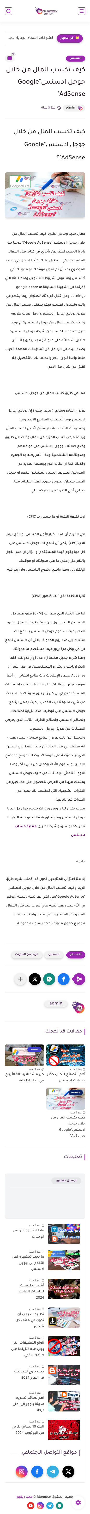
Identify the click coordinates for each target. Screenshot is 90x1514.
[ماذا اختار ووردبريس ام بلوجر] (64, 1234)
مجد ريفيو (25, 1497)
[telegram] (53, 1472)
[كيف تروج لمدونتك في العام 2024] (64, 1375)
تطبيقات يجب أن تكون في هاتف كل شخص (29, 1321)
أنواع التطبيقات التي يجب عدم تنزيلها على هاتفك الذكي (27, 1349)
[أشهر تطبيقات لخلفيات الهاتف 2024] (64, 1289)
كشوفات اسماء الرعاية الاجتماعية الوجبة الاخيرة (30, 38)
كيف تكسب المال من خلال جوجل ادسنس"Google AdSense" (68, 1127)
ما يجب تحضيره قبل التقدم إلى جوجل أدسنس (28, 1263)
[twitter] (68, 1472)
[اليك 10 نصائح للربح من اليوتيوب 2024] (64, 1430)
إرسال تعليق (66, 1180)
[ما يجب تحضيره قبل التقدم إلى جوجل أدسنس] (64, 1260)
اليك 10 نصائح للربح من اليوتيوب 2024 (28, 1430)
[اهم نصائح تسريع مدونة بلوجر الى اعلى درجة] (64, 1401)
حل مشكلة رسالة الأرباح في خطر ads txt (24, 1078)
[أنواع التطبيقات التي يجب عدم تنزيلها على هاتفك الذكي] (64, 1346)
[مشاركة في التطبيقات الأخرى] (20, 979)
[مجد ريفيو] (45, 11)
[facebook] (37, 1472)
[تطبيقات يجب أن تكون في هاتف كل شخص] (64, 1318)
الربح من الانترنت (27, 954)
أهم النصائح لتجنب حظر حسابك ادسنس (66, 1078)
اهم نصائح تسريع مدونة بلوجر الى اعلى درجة (28, 1404)
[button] (64, 979)
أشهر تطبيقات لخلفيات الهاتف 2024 (31, 1292)
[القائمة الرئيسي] (81, 11)
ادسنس (76, 58)
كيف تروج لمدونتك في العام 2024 (29, 1375)
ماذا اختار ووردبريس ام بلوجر (28, 1234)
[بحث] (8, 11)
